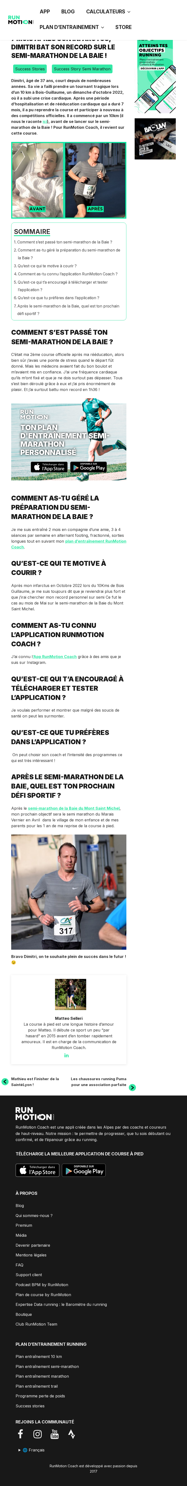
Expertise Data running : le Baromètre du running (61, 1304)
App (45, 12)
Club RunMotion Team (36, 1324)
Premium (24, 1225)
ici (45, 121)
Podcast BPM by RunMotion (42, 1284)
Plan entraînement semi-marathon (47, 1366)
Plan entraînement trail (37, 1386)
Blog (68, 12)
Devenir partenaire (33, 1245)
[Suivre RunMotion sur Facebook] (24, 1433)
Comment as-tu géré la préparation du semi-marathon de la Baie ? (69, 254)
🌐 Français (34, 1450)
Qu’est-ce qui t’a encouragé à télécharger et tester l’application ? (63, 286)
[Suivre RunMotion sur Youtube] (58, 1433)
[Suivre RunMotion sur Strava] (75, 1433)
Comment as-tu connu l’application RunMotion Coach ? (68, 274)
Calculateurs (105, 12)
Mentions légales (31, 1255)
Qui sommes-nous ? (34, 1215)
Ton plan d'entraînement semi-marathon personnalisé (65, 440)
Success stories (30, 1405)
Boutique (24, 1314)
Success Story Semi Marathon (82, 68)
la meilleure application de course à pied (94, 1153)
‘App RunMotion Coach (55, 656)
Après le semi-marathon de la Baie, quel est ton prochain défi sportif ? (68, 310)
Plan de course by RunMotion (43, 1294)
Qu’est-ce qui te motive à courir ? (47, 266)
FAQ (19, 1265)
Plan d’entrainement (69, 27)
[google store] (88, 468)
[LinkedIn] (69, 1055)
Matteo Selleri (69, 1018)
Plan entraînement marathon (42, 1376)
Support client (29, 1274)
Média (21, 1235)
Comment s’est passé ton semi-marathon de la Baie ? (64, 242)
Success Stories (30, 68)
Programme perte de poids (40, 1395)
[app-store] (49, 468)
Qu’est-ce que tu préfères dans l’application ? (58, 298)
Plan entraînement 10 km (39, 1356)
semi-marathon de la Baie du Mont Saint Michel (74, 808)
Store (123, 27)
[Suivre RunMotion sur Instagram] (41, 1433)
